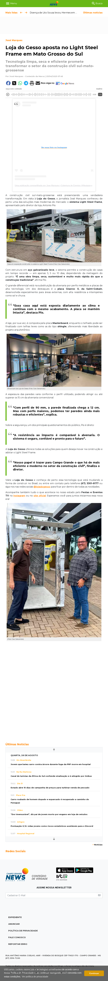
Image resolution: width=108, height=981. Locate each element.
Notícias (98, 845)
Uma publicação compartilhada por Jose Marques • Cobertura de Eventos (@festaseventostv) (56, 185)
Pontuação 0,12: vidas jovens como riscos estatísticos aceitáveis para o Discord (52, 826)
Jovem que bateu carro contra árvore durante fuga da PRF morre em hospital (51, 764)
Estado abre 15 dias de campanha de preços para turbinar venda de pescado (50, 788)
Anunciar (14, 924)
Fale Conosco (17, 937)
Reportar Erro (17, 944)
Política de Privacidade (23, 930)
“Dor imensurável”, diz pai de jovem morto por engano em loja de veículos (49, 814)
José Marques (13, 40)
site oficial (40, 495)
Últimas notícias (93, 12)
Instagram (19, 495)
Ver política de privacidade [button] (35, 976)
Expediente (15, 917)
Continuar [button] (94, 973)
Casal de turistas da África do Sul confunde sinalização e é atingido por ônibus (51, 776)
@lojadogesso (42, 486)
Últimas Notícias (17, 744)
